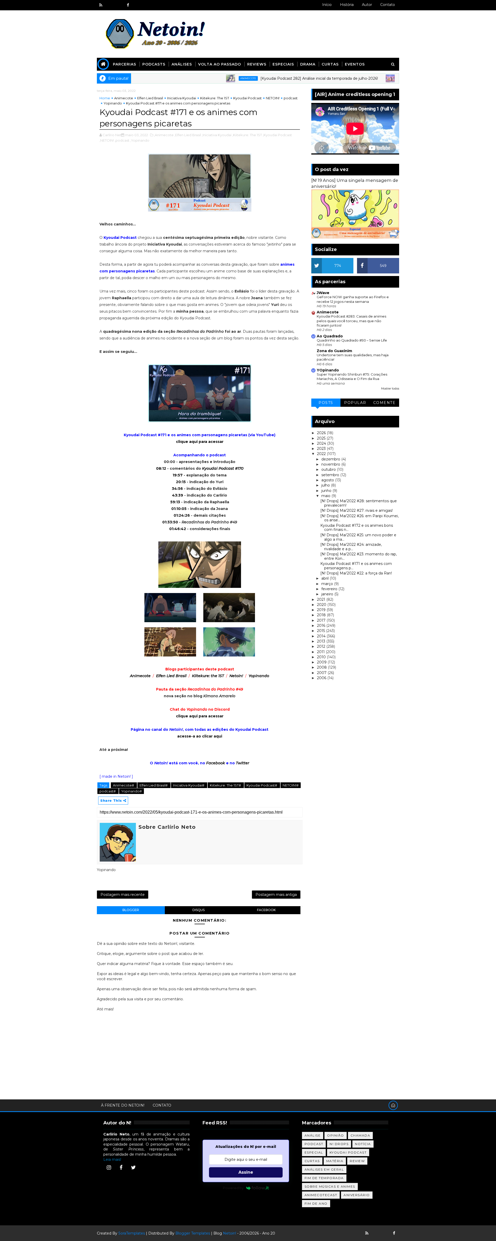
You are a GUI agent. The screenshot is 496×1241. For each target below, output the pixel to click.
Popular (355, 402)
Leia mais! (112, 1159)
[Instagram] (108, 1167)
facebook (266, 910)
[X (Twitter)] (133, 1167)
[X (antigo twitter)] (119, 5)
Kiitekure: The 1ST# (226, 785)
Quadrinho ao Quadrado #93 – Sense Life (352, 340)
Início (327, 4)
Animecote (219, 78)
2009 (322, 662)
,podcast (122, 140)
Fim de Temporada (324, 1178)
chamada (360, 1135)
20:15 (181, 482)
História (347, 4)
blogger (130, 910)
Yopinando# (131, 791)
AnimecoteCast (321, 1195)
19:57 (178, 475)
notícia (363, 1144)
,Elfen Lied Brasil (187, 135)
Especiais (283, 64)
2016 (321, 625)
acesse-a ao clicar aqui (199, 736)
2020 (322, 604)
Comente (384, 402)
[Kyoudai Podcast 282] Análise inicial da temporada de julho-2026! (289, 78)
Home (104, 98)
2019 (322, 609)
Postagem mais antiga (276, 894)
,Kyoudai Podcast (277, 135)
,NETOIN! (106, 140)
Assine (245, 1172)
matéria (335, 1161)
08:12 (161, 468)
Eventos (355, 64)
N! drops (339, 1144)
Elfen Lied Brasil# (154, 785)
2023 (322, 448)
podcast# (108, 791)
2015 (321, 630)
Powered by (233, 1188)
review (357, 1161)
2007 (322, 672)
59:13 (175, 502)
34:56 (177, 488)
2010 (322, 657)
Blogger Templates (192, 1233)
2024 (322, 443)
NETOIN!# (291, 785)
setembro (330, 475)
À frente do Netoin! (122, 1105)
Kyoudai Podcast (247, 98)
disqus (198, 910)
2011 (321, 652)
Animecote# (124, 785)
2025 (322, 438)
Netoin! (236, 676)
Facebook (215, 763)
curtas (312, 1161)
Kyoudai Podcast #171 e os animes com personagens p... (356, 565)
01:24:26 (182, 515)
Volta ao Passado (219, 64)
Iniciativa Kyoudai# (189, 785)
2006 (322, 678)
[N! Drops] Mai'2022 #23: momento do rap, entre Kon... (358, 556)
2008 (322, 667)
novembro (331, 464)
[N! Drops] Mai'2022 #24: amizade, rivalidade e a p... (351, 546)
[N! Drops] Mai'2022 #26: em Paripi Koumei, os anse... (359, 518)
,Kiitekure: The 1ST (247, 135)
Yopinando (113, 103)
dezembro (331, 459)
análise (313, 1135)
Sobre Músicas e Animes (330, 1186)
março (327, 583)
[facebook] (128, 5)
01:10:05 (179, 508)
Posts (326, 402)
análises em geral (324, 1169)
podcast (291, 98)
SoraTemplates (131, 1233)
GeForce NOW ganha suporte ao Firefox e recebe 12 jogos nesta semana (353, 299)
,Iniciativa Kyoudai (216, 135)
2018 (322, 615)
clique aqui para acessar (199, 441)
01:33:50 (170, 522)
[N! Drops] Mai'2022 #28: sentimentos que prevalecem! (358, 503)
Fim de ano (316, 1203)
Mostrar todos (390, 388)
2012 (321, 646)
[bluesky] (110, 5)
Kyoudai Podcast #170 (222, 468)
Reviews (256, 64)
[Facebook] (121, 1167)
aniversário (357, 1195)
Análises (182, 64)
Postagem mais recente (122, 894)
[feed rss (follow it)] (101, 5)
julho (326, 485)
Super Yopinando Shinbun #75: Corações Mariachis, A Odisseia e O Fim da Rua (352, 376)
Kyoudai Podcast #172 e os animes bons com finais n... (356, 527)
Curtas (330, 64)
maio (326, 495)
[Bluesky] (376, 1233)
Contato (387, 4)
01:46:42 (177, 528)
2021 (321, 599)
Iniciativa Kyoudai (181, 98)
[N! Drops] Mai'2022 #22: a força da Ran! (356, 573)
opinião (335, 1135)
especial (314, 1152)
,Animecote (164, 135)
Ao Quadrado (330, 336)
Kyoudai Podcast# (262, 785)
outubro (329, 469)
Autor (367, 4)
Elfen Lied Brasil (150, 98)
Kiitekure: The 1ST (214, 98)
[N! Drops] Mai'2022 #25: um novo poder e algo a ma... (358, 537)
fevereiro (329, 589)
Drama (307, 64)
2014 (322, 636)
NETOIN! (273, 98)
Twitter (242, 763)
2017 (322, 620)
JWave (323, 292)
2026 (322, 433)
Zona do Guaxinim (334, 350)
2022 (322, 453)
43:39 (177, 495)
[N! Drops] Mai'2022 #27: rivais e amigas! (356, 510)
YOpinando (328, 370)
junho (326, 490)
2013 (321, 641)
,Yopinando (139, 140)
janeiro (327, 594)
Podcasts (153, 64)
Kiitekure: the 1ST (208, 676)
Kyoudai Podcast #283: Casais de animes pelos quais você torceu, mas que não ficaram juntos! (351, 320)
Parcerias (124, 64)
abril (325, 578)
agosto (328, 480)
